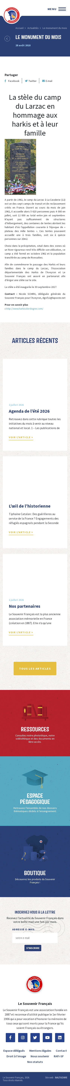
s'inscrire (32, 948)
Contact (61, 1050)
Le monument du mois (55, 28)
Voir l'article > (21, 437)
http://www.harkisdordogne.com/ (24, 308)
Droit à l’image (16, 1056)
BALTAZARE (61, 1077)
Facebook (13, 81)
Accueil (19, 28)
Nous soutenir (40, 1056)
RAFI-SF (59, 1056)
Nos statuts (35, 1062)
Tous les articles (35, 668)
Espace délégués (14, 1050)
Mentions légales (40, 1050)
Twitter (33, 81)
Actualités (33, 28)
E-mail (49, 81)
